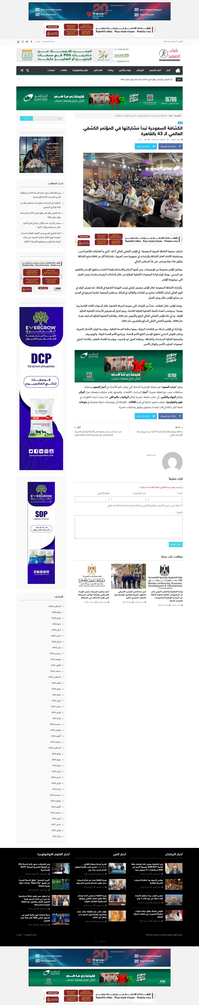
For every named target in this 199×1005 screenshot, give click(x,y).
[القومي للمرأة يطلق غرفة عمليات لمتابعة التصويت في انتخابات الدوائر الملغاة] (174, 915)
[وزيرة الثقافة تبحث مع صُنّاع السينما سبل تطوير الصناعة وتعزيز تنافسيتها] (117, 884)
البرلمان (140, 70)
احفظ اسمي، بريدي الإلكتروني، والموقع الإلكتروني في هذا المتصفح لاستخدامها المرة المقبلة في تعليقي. (143, 505)
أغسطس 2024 (55, 747)
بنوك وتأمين (125, 70)
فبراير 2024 (56, 783)
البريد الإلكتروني (139, 493)
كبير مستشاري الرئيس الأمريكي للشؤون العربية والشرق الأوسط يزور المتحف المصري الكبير (130, 594)
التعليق (179, 512)
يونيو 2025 (56, 688)
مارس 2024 (56, 777)
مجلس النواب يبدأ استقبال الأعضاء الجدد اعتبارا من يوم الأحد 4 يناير (149, 897)
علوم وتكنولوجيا (80, 70)
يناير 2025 (56, 718)
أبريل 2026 (56, 629)
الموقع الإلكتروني (103, 493)
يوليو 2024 (56, 753)
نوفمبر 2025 (56, 659)
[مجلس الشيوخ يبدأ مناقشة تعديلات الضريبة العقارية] (174, 884)
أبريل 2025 (56, 700)
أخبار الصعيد (155, 70)
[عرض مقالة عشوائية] (22, 70)
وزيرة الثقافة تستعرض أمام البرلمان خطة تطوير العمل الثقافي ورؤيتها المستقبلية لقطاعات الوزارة (92, 899)
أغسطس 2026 (55, 606)
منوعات (51, 70)
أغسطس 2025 (55, 677)
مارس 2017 (56, 824)
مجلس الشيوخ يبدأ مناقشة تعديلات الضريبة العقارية (148, 881)
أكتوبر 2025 (56, 665)
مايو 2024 (56, 765)
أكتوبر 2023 (56, 806)
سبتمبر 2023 (56, 812)
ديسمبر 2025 (55, 653)
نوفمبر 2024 (56, 730)
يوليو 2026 (56, 612)
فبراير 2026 (56, 641)
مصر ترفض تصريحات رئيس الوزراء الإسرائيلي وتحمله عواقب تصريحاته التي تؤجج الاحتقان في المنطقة (93, 594)
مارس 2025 (56, 706)
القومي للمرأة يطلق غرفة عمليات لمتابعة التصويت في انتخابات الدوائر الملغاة (148, 914)
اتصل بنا (37, 42)
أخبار (168, 70)
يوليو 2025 (56, 683)
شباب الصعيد (175, 139)
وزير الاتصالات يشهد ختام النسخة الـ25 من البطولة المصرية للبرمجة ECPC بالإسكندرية (40, 195)
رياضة (110, 70)
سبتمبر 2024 (55, 742)
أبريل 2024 (56, 771)
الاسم (180, 493)
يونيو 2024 (56, 759)
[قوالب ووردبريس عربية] (96, 941)
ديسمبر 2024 (55, 724)
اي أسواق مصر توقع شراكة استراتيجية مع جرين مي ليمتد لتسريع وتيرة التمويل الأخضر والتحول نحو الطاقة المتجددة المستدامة (34, 900)
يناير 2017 (57, 836)
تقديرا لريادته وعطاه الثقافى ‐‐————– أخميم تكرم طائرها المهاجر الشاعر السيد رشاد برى (90, 867)
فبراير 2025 (56, 712)
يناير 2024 (56, 789)
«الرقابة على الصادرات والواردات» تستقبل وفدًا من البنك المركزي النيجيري (40, 205)
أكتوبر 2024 (56, 736)
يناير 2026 (56, 647)
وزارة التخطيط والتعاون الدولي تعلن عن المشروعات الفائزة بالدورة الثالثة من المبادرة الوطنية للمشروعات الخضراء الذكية (167, 596)
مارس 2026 (56, 635)
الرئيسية (178, 70)
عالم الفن (98, 70)
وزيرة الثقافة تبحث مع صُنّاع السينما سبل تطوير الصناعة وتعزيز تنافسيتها (91, 881)
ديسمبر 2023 (55, 795)
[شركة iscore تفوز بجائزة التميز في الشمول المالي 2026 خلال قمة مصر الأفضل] (60, 919)
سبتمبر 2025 (55, 671)
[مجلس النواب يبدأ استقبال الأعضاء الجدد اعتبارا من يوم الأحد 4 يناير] (174, 899)
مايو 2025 (56, 694)
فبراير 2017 (56, 830)
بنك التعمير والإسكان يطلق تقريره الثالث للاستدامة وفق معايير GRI (40, 215)
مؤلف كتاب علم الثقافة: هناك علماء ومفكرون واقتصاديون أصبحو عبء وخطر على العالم (91, 915)
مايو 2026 (56, 624)
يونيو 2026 (56, 618)
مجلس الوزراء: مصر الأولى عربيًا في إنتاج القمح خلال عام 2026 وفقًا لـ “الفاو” (143, 79)
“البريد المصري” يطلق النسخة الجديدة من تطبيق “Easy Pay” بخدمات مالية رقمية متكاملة (34, 883)
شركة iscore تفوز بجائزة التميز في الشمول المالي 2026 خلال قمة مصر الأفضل (35, 918)
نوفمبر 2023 (56, 800)
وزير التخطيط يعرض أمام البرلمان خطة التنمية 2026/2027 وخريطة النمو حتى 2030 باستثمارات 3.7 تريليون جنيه (147, 867)
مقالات (63, 70)
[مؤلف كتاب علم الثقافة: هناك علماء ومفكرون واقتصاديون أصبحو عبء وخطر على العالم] (117, 915)
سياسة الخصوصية (48, 42)
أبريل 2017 (56, 818)
